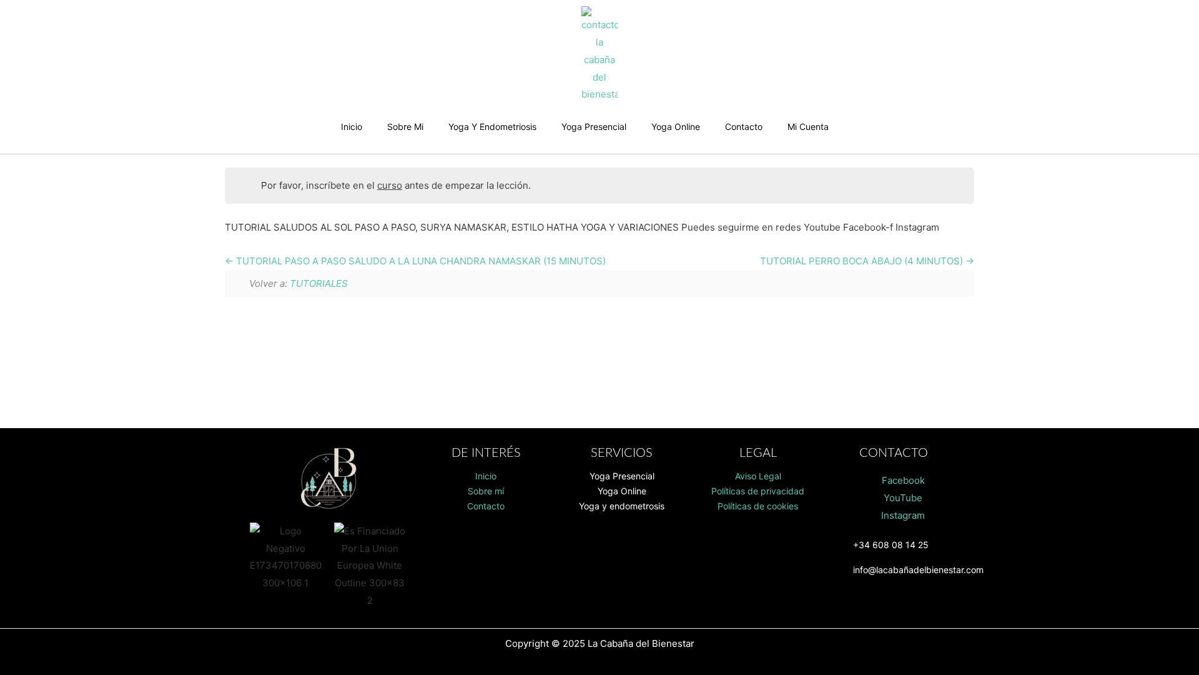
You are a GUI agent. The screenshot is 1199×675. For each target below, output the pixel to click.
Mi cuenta (808, 126)
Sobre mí (486, 491)
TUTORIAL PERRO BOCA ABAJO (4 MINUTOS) (862, 261)
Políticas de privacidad (757, 491)
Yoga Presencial (593, 126)
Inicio (351, 126)
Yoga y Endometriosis (492, 126)
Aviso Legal (758, 476)
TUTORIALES (319, 283)
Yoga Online (675, 126)
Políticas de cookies (758, 506)
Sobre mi (405, 126)
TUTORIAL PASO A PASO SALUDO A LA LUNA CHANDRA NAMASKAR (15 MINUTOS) (420, 261)
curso (389, 185)
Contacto (743, 126)
